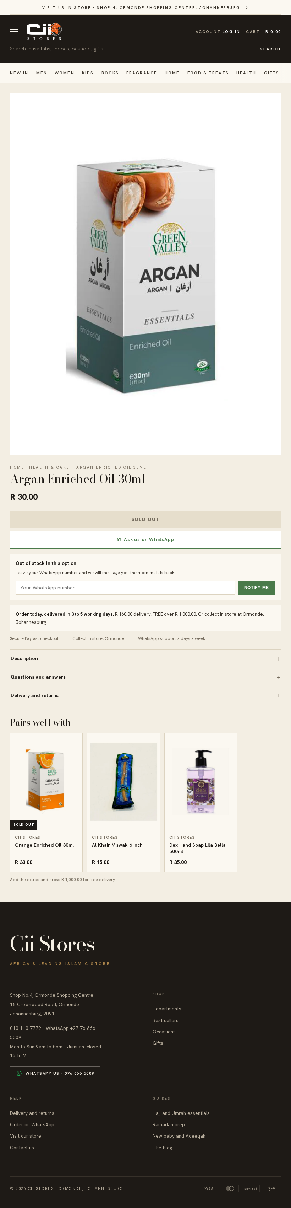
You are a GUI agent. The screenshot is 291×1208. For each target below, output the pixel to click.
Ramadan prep (169, 1124)
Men (41, 72)
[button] (263, 31)
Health (246, 72)
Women (64, 72)
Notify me (256, 587)
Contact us (22, 1147)
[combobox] (132, 49)
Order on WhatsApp (32, 1124)
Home (172, 72)
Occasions (164, 1031)
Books (110, 72)
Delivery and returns (35, 695)
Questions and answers (38, 677)
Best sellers (166, 1020)
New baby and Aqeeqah (179, 1136)
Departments (167, 1008)
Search (270, 49)
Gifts (271, 72)
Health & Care (49, 467)
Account (218, 31)
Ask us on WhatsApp (145, 539)
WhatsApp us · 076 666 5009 (60, 1073)
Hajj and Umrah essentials (181, 1113)
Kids (88, 72)
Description (24, 658)
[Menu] (14, 31)
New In (19, 72)
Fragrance (141, 72)
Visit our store (25, 1136)
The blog (162, 1147)
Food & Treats (208, 72)
